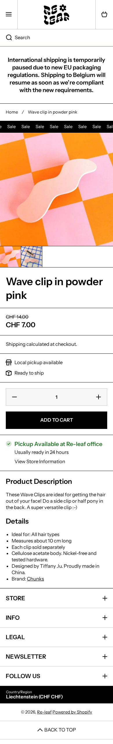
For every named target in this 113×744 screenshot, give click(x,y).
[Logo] (56, 14)
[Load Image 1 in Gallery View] (10, 256)
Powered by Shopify (72, 712)
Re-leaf (44, 712)
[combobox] (56, 37)
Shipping (15, 344)
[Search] (6, 37)
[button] (104, 14)
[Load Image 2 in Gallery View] (31, 256)
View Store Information (39, 461)
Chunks (35, 579)
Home (12, 112)
